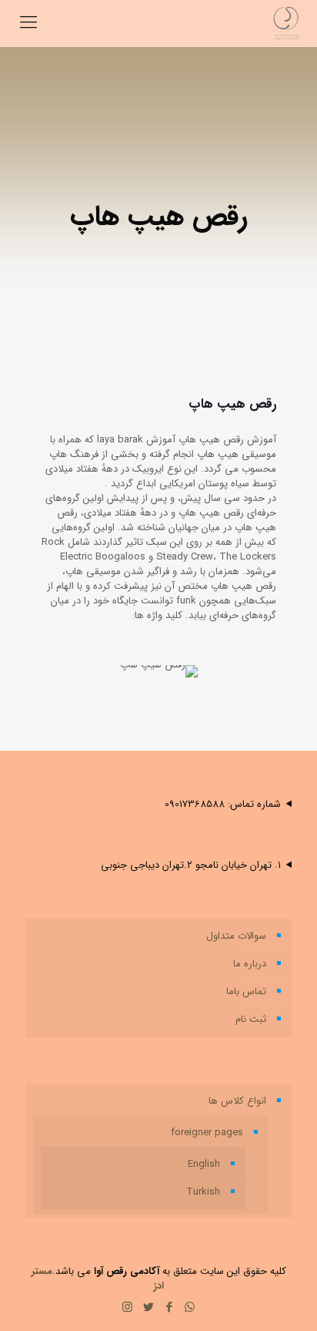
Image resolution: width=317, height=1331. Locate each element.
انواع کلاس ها (237, 1101)
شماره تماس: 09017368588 (223, 804)
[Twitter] (148, 1308)
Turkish (203, 1192)
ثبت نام (250, 1019)
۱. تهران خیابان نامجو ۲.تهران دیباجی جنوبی (191, 865)
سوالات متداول (236, 936)
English (204, 1164)
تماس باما (246, 991)
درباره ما (249, 964)
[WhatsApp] (190, 1308)
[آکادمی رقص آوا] (286, 23)
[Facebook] (169, 1308)
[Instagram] (127, 1308)
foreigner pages (207, 1132)
